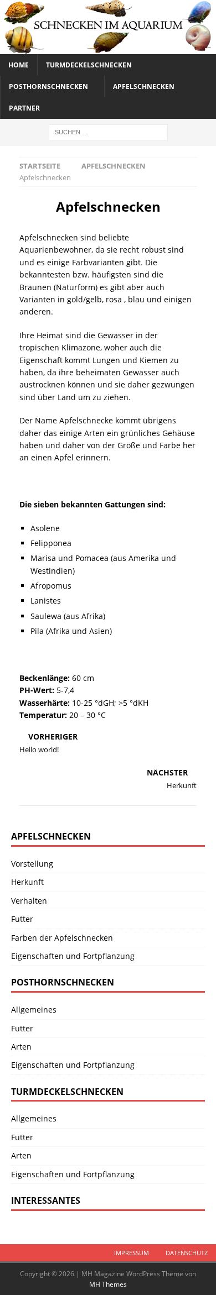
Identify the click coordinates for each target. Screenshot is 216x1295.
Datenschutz (187, 1253)
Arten (21, 1046)
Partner (24, 108)
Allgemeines (33, 1009)
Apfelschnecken (143, 86)
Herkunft (27, 882)
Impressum (131, 1253)
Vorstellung (32, 863)
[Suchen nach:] (108, 132)
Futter (22, 919)
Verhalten (29, 900)
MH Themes (108, 1284)
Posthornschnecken (48, 86)
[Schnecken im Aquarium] (108, 47)
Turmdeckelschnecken (89, 65)
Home (18, 65)
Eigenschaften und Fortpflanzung (73, 956)
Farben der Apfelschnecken (62, 937)
